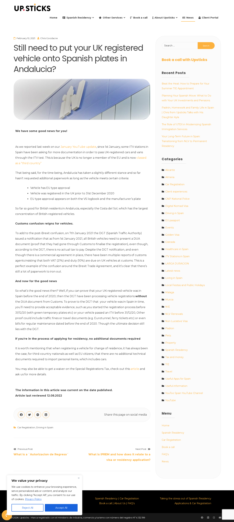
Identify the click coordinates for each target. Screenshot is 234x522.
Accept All (61, 507)
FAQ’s (165, 454)
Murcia (169, 299)
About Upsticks (165, 17)
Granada (170, 242)
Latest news (172, 270)
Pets (168, 335)
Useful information (176, 385)
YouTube (170, 400)
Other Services (112, 17)
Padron (169, 328)
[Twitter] (29, 414)
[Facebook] (21, 414)
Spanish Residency (78, 17)
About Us (119, 503)
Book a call (140, 17)
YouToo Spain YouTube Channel (184, 393)
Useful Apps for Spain (178, 378)
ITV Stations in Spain (177, 256)
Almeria (169, 177)
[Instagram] (214, 517)
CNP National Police (177, 198)
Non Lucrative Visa (176, 321)
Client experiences (176, 191)
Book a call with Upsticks (184, 59)
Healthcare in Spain (176, 249)
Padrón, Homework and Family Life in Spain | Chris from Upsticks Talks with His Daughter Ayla (188, 112)
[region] (44, 495)
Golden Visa (172, 234)
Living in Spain (173, 278)
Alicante (170, 170)
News (190, 17)
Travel (168, 371)
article (135, 369)
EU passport (172, 220)
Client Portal (210, 17)
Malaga (169, 292)
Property (170, 342)
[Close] (79, 478)
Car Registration (26, 427)
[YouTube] (220, 517)
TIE (167, 364)
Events (169, 227)
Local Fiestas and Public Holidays (185, 285)
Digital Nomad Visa (176, 206)
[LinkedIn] (45, 414)
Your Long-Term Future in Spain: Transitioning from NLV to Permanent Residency (184, 141)
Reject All (27, 507)
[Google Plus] (37, 414)
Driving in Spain (44, 427)
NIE (167, 306)
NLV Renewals (174, 313)
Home (53, 17)
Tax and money (174, 357)
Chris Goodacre (49, 38)
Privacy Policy (33, 499)
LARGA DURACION (177, 263)
